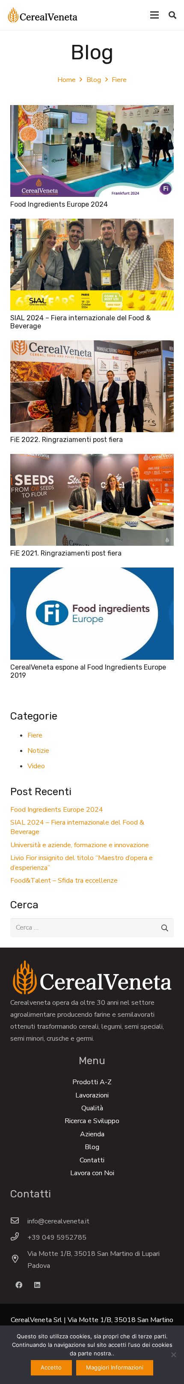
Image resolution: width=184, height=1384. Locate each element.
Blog (92, 1147)
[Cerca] (172, 15)
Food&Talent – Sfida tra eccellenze (64, 880)
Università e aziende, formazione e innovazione (79, 845)
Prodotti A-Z (92, 1082)
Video (36, 766)
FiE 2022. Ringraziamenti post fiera (66, 440)
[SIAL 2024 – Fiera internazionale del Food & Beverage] (92, 224)
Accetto (51, 1367)
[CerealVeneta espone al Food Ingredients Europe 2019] (92, 573)
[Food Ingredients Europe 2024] (92, 111)
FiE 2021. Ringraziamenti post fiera (66, 553)
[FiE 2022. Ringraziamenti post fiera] (92, 346)
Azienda (92, 1134)
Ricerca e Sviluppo (92, 1121)
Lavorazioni (92, 1095)
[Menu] (154, 15)
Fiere (34, 735)
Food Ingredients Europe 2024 (59, 204)
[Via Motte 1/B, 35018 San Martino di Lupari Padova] (18, 1260)
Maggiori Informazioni (114, 1367)
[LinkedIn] (37, 1284)
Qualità (92, 1108)
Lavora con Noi (92, 1173)
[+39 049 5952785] (18, 1238)
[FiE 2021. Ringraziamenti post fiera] (92, 460)
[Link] (42, 14)
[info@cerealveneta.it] (18, 1221)
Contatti (92, 1160)
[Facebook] (18, 1284)
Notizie (38, 750)
